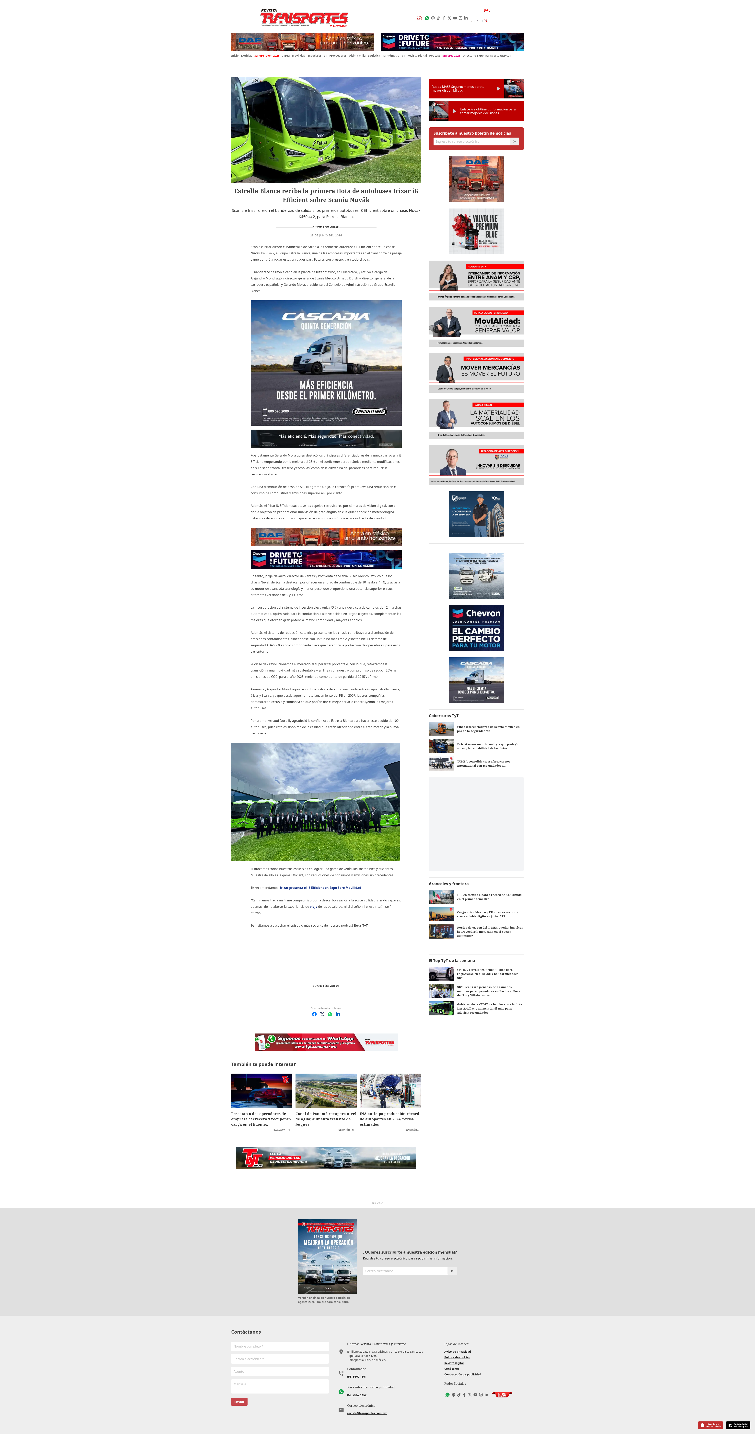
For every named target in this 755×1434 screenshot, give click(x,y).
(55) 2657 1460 (356, 1395)
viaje (313, 906)
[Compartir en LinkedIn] (338, 1014)
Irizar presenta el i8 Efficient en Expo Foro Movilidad (320, 888)
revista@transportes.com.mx (367, 1413)
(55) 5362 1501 (356, 1376)
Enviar (239, 1402)
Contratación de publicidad (462, 1374)
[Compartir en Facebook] (314, 1014)
